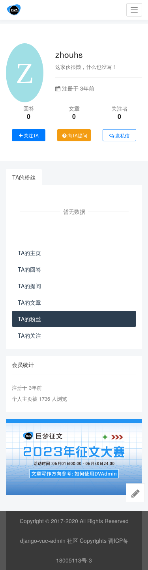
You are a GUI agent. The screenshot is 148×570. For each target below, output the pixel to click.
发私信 (121, 135)
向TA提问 (76, 135)
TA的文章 (29, 302)
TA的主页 (29, 253)
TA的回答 (29, 269)
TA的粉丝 (24, 177)
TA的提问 (29, 286)
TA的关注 (29, 335)
